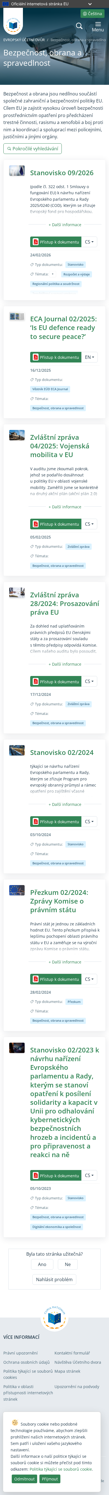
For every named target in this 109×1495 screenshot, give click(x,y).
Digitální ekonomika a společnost (56, 1227)
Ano (42, 1264)
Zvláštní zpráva (78, 546)
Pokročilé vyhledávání (35, 149)
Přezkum (74, 1002)
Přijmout (50, 1479)
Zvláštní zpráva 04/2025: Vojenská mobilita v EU (59, 445)
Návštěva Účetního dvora (77, 1362)
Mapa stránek (67, 1371)
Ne (68, 1264)
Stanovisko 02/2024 (62, 752)
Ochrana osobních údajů (26, 1362)
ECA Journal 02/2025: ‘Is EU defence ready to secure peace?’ (63, 327)
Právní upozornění (20, 1353)
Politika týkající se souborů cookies (28, 1374)
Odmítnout (24, 1479)
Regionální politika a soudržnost (55, 284)
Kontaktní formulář (72, 1353)
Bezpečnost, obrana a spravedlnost (58, 408)
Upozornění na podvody (76, 1386)
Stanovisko (76, 264)
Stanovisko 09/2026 (62, 172)
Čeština (95, 13)
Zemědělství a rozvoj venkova (54, 293)
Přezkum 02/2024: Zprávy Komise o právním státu (59, 901)
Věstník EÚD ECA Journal (50, 389)
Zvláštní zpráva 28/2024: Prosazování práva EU (64, 603)
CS (87, 242)
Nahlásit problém (54, 1279)
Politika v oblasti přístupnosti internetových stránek (28, 1393)
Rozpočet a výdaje (76, 274)
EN (88, 357)
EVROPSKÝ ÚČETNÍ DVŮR (24, 39)
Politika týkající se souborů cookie (61, 1469)
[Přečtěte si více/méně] (65, 224)
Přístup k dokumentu (59, 242)
